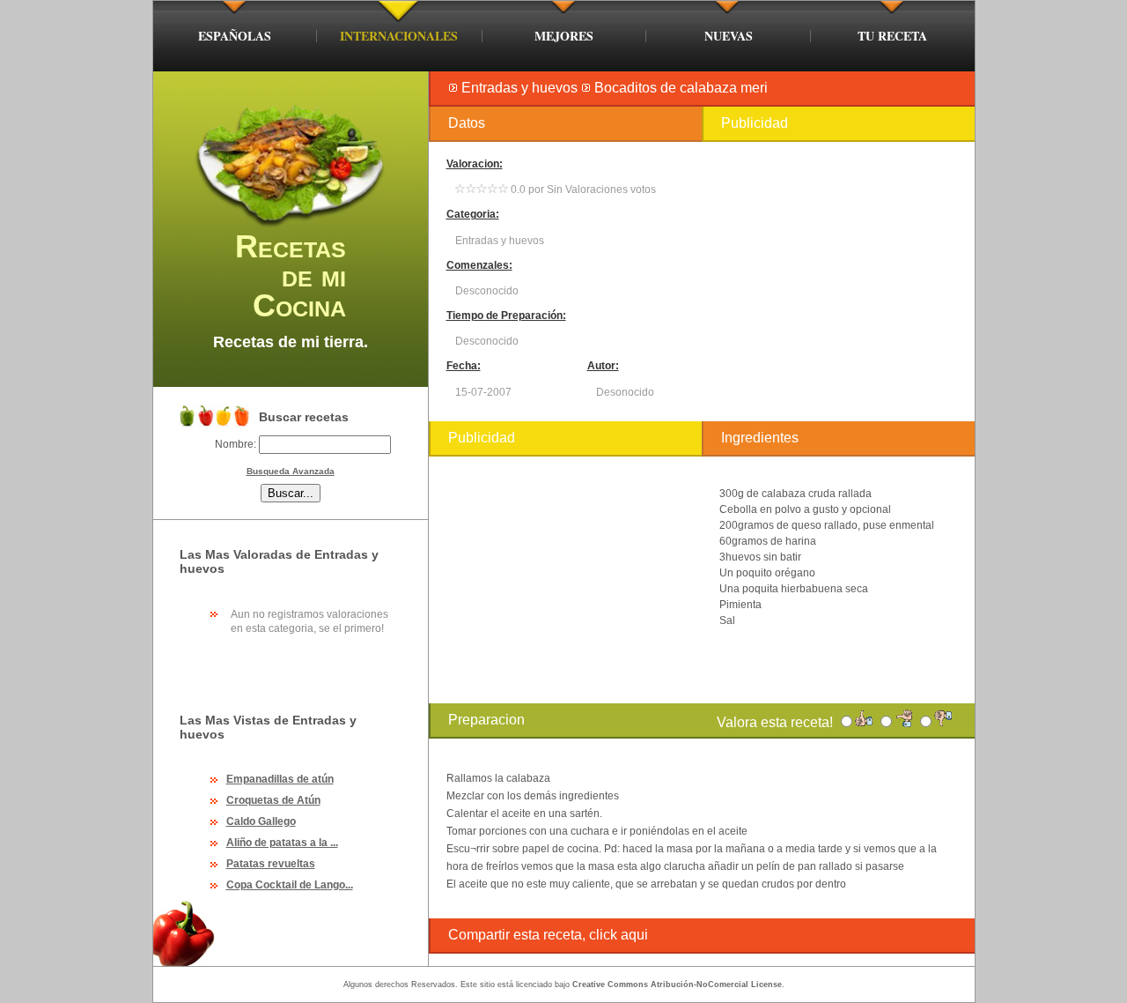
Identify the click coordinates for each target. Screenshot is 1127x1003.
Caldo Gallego (261, 821)
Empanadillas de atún (280, 779)
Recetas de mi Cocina (290, 275)
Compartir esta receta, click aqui (548, 934)
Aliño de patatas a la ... (282, 842)
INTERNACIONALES (399, 35)
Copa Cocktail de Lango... (289, 885)
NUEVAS (728, 35)
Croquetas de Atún (273, 800)
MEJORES (563, 35)
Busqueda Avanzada (291, 471)
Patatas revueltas (270, 864)
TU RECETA (892, 35)
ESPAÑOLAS (234, 35)
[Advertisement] (838, 281)
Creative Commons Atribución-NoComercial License (677, 984)
